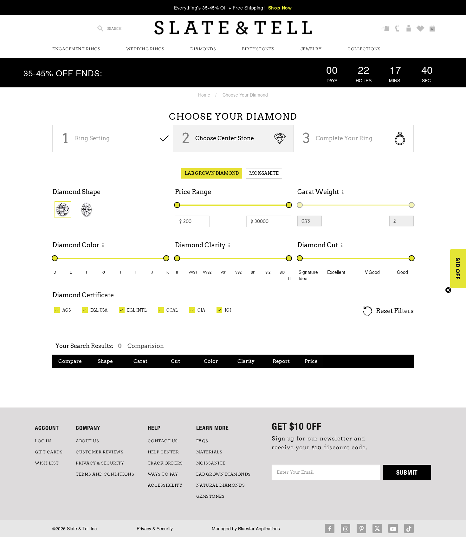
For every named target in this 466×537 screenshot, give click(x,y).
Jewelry (311, 49)
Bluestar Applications (259, 528)
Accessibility (165, 485)
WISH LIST (47, 463)
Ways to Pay (163, 474)
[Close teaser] (448, 290)
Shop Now (280, 7)
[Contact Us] (397, 28)
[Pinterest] (361, 528)
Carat (140, 361)
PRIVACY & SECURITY (100, 463)
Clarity (246, 361)
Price (311, 361)
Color (211, 361)
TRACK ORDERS (165, 463)
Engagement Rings (76, 49)
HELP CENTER (163, 452)
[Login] (409, 28)
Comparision (145, 346)
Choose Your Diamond (245, 95)
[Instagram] (345, 528)
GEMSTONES (210, 496)
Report (281, 361)
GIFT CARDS (48, 452)
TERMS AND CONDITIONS (105, 474)
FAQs (202, 441)
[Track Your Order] (386, 28)
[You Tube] (393, 528)
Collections (364, 49)
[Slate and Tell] (233, 27)
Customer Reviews (99, 452)
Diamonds (203, 49)
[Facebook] (329, 528)
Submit (407, 472)
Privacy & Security (155, 528)
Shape (105, 361)
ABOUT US (87, 441)
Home (204, 95)
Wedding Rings (145, 49)
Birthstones (258, 49)
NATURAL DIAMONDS (220, 485)
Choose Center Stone (224, 138)
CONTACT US (163, 441)
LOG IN (43, 441)
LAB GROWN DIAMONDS (223, 474)
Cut (175, 361)
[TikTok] (409, 528)
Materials (209, 452)
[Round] (63, 209)
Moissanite (264, 173)
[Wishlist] (421, 28)
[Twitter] (377, 528)
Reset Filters (394, 310)
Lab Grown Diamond (212, 173)
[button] (458, 268)
